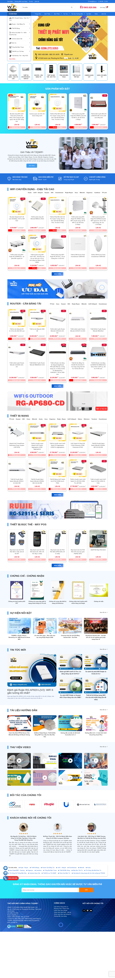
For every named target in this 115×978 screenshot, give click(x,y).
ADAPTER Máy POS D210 (98, 550)
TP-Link (104, 192)
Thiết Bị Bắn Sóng (64, 870)
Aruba (30, 192)
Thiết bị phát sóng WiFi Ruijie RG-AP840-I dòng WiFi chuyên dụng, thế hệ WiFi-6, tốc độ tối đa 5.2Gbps (78, 220)
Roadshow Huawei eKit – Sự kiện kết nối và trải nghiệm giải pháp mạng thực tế (96, 637)
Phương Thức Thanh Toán (61, 908)
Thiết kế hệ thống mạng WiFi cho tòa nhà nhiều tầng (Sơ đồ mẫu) (96, 697)
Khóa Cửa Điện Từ (64, 873)
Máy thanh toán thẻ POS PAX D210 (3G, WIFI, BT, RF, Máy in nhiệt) (37, 551)
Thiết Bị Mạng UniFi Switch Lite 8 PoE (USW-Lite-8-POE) (57, 481)
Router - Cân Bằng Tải (18, 24)
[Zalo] (87, 910)
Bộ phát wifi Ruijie (18, 920)
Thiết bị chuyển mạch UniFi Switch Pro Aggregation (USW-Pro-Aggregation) (57, 445)
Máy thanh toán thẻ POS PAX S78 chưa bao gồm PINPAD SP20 (78, 551)
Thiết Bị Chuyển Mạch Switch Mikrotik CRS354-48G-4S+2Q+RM (37, 481)
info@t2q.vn (93, 1)
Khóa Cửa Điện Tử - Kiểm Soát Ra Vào (18, 33)
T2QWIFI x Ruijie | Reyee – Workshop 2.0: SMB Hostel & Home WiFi (19, 637)
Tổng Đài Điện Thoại (18, 47)
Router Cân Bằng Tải (48, 867)
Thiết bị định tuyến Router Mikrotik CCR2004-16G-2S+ (16, 364)
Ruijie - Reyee (61, 419)
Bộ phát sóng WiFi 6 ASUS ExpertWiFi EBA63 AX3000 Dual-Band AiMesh (98, 115)
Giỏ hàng (104, 7)
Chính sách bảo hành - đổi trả (62, 912)
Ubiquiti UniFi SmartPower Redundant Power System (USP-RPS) (16, 445)
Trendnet (94, 419)
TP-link (52, 304)
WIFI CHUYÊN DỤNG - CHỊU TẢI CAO (13, 77)
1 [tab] (64, 58)
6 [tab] (76, 58)
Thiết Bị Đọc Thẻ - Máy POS (20, 55)
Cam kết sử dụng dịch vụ (61, 906)
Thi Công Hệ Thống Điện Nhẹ (18, 873)
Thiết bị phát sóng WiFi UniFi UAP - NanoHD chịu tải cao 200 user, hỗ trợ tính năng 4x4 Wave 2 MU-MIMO (37, 258)
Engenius (89, 192)
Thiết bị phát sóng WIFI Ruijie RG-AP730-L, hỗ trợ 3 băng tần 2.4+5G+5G (57, 256)
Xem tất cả (103, 612)
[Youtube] (91, 910)
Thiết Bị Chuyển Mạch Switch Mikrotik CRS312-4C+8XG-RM (17, 481)
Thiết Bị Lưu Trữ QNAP (49, 873)
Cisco (28, 419)
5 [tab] (74, 58)
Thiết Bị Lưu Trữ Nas (18, 51)
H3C (52, 192)
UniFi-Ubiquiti (92, 304)
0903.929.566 (89, 7)
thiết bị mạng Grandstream (31, 920)
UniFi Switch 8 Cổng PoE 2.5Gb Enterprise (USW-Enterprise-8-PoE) (78, 445)
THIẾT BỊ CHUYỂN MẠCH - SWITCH (26, 77)
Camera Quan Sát (17, 38)
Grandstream (59, 192)
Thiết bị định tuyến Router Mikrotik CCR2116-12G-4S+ (57, 331)
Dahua (80, 419)
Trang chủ (38, 14)
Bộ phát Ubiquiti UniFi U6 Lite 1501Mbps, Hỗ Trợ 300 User (17, 218)
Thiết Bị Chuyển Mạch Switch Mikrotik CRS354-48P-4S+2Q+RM (98, 445)
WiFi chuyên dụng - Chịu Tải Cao (18, 19)
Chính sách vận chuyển (60, 910)
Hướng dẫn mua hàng (21, 1)
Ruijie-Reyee (69, 192)
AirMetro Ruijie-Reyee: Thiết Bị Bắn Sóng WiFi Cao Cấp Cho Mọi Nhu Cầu (45, 734)
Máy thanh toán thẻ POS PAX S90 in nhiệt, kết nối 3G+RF (17, 551)
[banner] (70, 38)
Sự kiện (89, 14)
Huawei (47, 192)
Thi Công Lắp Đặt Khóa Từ (93, 870)
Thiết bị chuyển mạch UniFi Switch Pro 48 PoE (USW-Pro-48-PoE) (78, 481)
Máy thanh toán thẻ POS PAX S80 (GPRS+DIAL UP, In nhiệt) (57, 551)
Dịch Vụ (14, 43)
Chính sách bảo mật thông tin (62, 914)
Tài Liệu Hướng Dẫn (77, 14)
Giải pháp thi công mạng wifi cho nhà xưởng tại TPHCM (89, 873)
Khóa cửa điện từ (12, 922)
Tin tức (31, 1)
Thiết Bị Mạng (16, 28)
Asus (76, 192)
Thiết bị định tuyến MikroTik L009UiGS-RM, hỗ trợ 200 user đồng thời (78, 115)
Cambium (97, 192)
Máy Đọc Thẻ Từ (78, 870)
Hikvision (87, 419)
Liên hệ (37, 1)
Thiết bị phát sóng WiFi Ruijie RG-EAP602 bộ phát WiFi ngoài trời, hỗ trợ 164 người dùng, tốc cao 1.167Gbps (98, 220)
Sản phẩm (57, 14)
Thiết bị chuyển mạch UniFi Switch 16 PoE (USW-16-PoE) (98, 481)
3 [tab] (69, 58)
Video (96, 14)
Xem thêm (32, 165)
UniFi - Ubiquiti (38, 192)
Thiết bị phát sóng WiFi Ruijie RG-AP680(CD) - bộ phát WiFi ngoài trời (16, 256)
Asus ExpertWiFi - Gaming (17, 870)
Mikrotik (82, 192)
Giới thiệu (10, 1)
